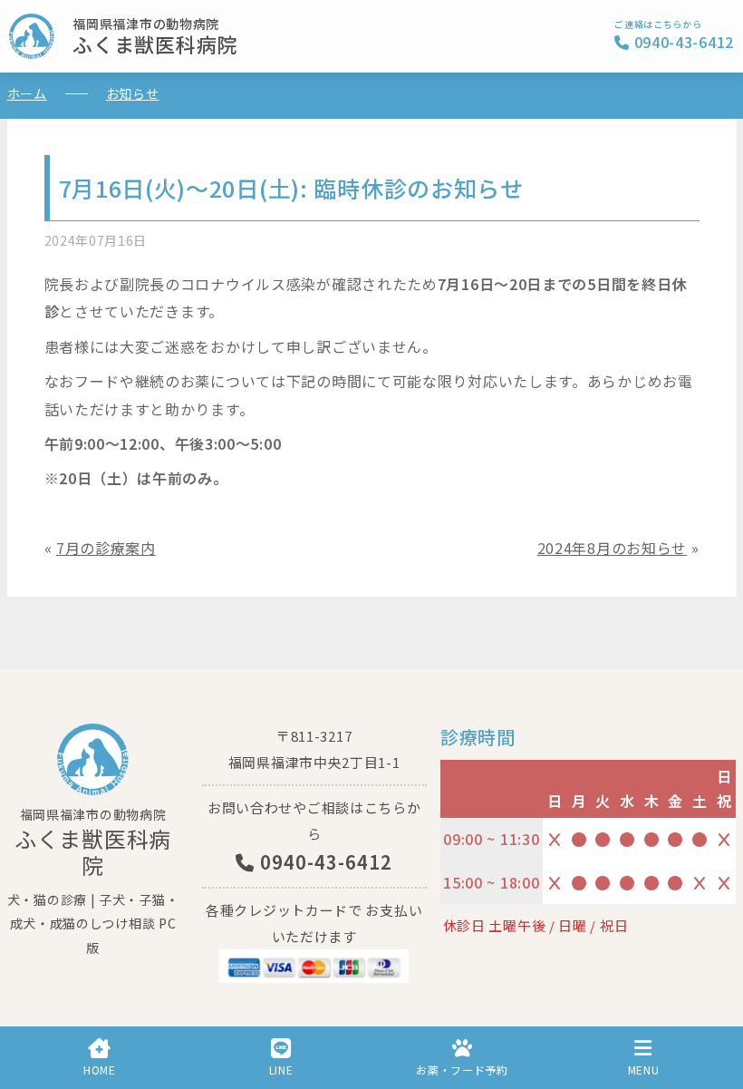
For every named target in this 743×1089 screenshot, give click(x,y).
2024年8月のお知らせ (612, 548)
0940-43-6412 (323, 862)
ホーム (27, 93)
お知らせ (132, 93)
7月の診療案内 (106, 548)
